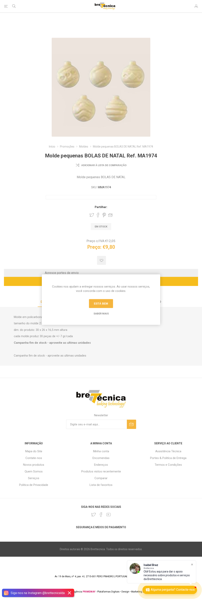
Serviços (33, 478)
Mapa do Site (33, 451)
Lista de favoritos (101, 485)
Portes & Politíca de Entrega (168, 458)
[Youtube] (108, 514)
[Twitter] (93, 514)
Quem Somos (34, 471)
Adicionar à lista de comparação (103, 165)
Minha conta (101, 451)
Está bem (101, 303)
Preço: (94, 247)
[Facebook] (101, 514)
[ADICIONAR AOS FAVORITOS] (101, 260)
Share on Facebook (98, 215)
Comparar (101, 478)
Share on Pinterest (104, 215)
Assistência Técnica (168, 451)
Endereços (101, 465)
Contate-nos (33, 458)
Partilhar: (101, 207)
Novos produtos (33, 465)
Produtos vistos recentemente (101, 471)
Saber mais (101, 313)
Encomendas (101, 458)
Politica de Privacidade (33, 485)
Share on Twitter (92, 215)
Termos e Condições (168, 465)
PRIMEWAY (89, 591)
